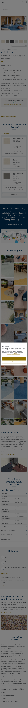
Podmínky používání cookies (13, 354)
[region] (14, 353)
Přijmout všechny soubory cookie (14, 358)
